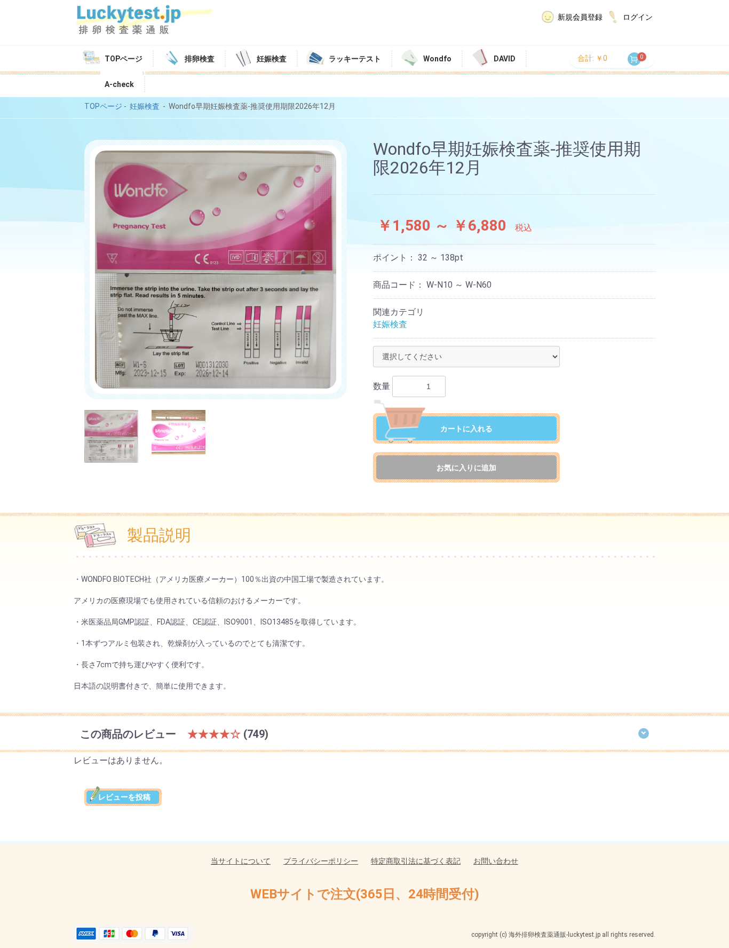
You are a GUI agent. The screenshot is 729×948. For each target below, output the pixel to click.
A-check (119, 84)
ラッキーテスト (355, 58)
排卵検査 (200, 58)
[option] (216, 269)
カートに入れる (466, 428)
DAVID (505, 58)
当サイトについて (241, 861)
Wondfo (437, 58)
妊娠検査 (272, 58)
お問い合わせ (495, 861)
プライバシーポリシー (320, 861)
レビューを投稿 (122, 797)
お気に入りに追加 (466, 467)
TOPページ (123, 58)
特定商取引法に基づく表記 (416, 861)
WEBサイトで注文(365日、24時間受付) (364, 894)
